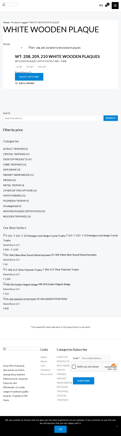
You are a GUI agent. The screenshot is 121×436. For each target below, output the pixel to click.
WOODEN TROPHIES (14, 216)
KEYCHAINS (9, 169)
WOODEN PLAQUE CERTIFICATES (22, 211)
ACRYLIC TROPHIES (14, 149)
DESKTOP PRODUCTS (15, 159)
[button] (25, 83)
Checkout (45, 370)
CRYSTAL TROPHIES (14, 154)
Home (6, 22)
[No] (117, 426)
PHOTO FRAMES (12, 195)
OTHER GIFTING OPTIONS (17, 190)
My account (46, 374)
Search (6, 113)
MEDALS (8, 180)
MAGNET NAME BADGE (16, 175)
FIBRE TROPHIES (12, 164)
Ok (60, 429)
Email (76, 358)
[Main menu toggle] (115, 5)
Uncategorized (10, 206)
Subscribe (83, 380)
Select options (29, 77)
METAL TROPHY (12, 185)
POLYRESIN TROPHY (14, 200)
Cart (42, 365)
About (43, 361)
